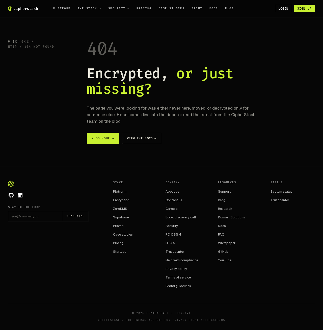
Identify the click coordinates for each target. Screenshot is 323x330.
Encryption (121, 200)
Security (116, 8)
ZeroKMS (120, 209)
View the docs (141, 138)
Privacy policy (176, 269)
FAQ (221, 234)
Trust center (175, 251)
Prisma (118, 226)
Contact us (174, 200)
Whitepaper (226, 243)
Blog (229, 8)
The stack (87, 8)
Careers (172, 209)
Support (224, 191)
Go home (103, 138)
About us (172, 191)
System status (281, 191)
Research (225, 209)
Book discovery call (181, 217)
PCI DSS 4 (173, 234)
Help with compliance (182, 260)
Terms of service (178, 277)
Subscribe (75, 216)
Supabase (121, 217)
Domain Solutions (231, 217)
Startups (119, 251)
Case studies (171, 8)
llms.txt (183, 313)
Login (283, 9)
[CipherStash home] (23, 8)
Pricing (144, 8)
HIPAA (170, 243)
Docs (213, 8)
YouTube (224, 260)
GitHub (223, 251)
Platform (61, 8)
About (197, 8)
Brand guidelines (178, 286)
